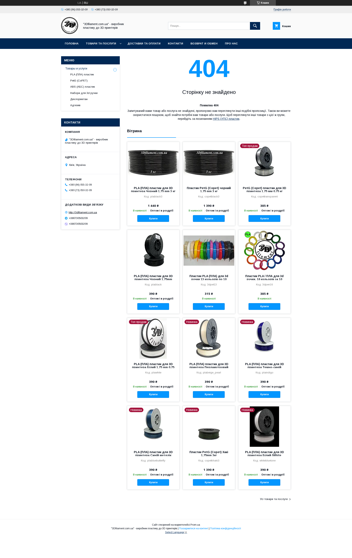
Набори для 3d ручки (84, 93)
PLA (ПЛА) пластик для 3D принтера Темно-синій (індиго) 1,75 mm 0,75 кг (264, 367)
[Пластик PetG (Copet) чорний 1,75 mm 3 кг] (209, 162)
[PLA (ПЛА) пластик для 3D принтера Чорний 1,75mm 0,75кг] (153, 250)
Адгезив (75, 105)
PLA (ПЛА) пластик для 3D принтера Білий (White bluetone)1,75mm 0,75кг (264, 455)
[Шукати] (255, 26)
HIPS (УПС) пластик (226, 118)
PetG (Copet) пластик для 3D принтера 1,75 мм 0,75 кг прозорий (264, 191)
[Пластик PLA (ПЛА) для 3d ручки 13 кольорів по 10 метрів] (209, 250)
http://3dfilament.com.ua (83, 212)
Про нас (231, 43)
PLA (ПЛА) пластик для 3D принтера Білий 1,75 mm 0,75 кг (153, 367)
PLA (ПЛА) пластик (82, 74)
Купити (153, 218)
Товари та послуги (101, 43)
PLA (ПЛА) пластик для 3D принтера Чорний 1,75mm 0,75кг (153, 279)
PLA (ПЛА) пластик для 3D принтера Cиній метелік (153, 453)
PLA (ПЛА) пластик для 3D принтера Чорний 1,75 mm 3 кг (153, 189)
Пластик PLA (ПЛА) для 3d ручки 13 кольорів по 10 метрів (208, 279)
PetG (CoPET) (79, 80)
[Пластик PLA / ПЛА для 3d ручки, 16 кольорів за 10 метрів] (264, 250)
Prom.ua (195, 524)
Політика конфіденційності (225, 528)
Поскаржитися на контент (193, 528)
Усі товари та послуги (274, 499)
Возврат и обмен (204, 43)
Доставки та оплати (144, 43)
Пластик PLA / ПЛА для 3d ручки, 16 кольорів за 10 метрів (264, 279)
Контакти (175, 43)
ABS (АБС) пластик (82, 86)
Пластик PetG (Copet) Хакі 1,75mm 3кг (208, 453)
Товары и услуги (76, 68)
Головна (71, 43)
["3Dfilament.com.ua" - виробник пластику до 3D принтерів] (69, 33)
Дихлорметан (79, 99)
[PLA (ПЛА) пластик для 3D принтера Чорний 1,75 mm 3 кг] (153, 162)
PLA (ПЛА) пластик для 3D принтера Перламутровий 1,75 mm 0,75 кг (208, 367)
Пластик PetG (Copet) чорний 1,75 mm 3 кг (209, 189)
